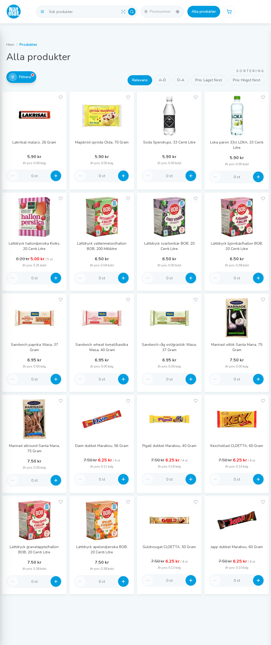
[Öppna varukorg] (229, 11)
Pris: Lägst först (208, 80)
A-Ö (162, 80)
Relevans (140, 80)
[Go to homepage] (13, 11)
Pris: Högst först (246, 80)
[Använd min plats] (177, 11)
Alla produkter (204, 11)
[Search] (132, 11)
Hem (10, 44)
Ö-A (180, 80)
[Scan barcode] (123, 11)
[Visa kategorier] (42, 11)
